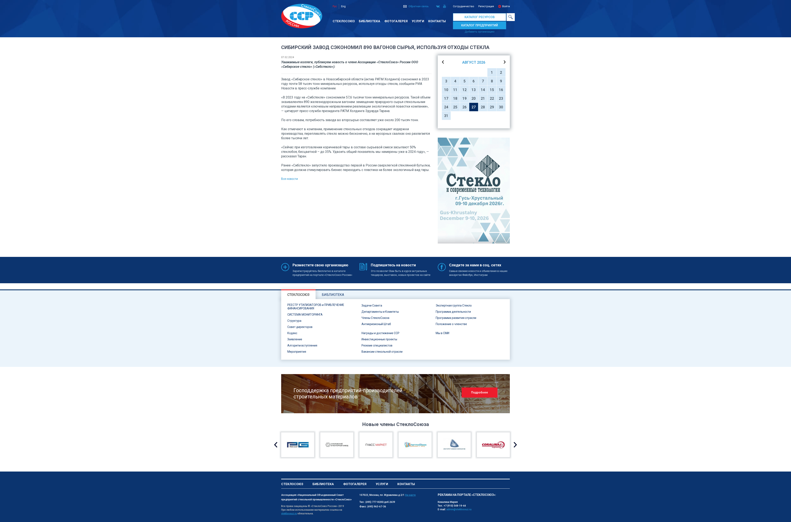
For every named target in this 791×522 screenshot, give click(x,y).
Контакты (437, 21)
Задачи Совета (372, 305)
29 (492, 107)
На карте (410, 495)
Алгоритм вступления (302, 345)
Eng (343, 6)
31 (446, 116)
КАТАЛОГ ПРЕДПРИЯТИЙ (479, 25)
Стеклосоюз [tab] (298, 295)
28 (483, 107)
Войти (506, 6)
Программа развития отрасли (456, 318)
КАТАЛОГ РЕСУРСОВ (480, 17)
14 (483, 90)
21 (483, 98)
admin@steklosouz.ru (459, 509)
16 (501, 90)
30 (501, 107)
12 (464, 90)
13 (474, 90)
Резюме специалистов (377, 345)
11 (455, 90)
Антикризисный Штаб (376, 324)
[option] (474, 190)
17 (446, 98)
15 (492, 90)
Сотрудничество (463, 6)
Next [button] (515, 445)
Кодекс (292, 333)
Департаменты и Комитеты (380, 311)
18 (455, 98)
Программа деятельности (453, 311)
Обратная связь (418, 6)
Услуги (418, 21)
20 (474, 98)
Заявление (294, 339)
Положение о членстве (451, 324)
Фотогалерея (396, 21)
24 (446, 107)
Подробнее (479, 392)
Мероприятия (296, 351)
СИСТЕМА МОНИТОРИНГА (305, 314)
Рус (335, 6)
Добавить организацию (480, 31)
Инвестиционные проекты (379, 339)
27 (474, 107)
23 (501, 98)
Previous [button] (275, 445)
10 (446, 90)
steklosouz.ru (289, 513)
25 (455, 107)
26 (464, 107)
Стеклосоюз (344, 21)
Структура (294, 320)
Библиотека (369, 21)
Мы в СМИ (442, 333)
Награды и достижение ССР (380, 333)
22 (492, 98)
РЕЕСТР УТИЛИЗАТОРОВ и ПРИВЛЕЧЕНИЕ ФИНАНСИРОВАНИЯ (315, 306)
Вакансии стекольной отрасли (382, 351)
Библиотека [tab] (333, 295)
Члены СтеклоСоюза (375, 318)
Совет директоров (299, 327)
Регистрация (486, 6)
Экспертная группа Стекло (454, 305)
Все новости (289, 178)
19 (464, 98)
